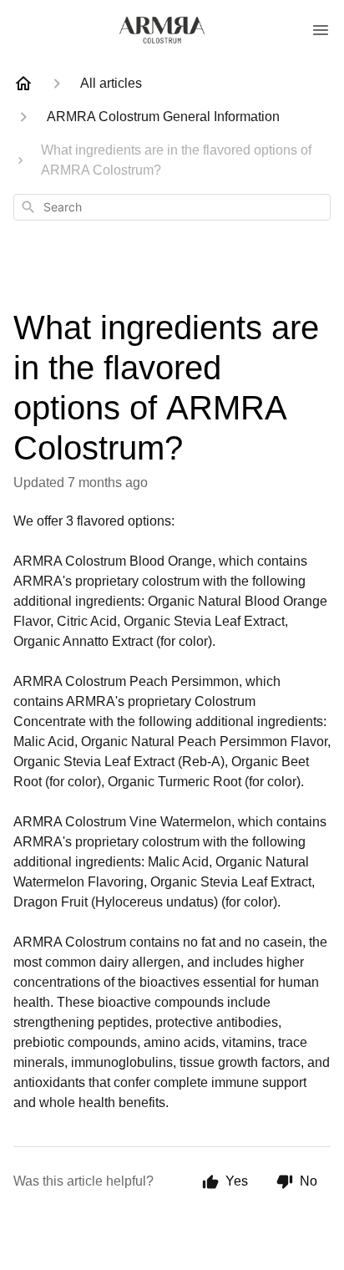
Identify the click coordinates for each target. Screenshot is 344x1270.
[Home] (23, 84)
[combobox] (172, 207)
